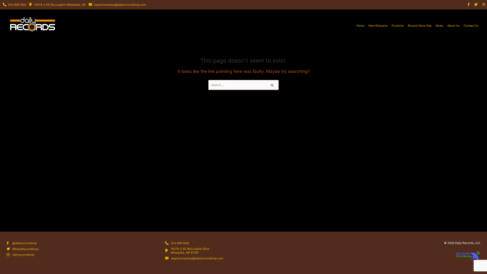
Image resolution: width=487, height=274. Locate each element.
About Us (453, 25)
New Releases (378, 25)
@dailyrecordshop (24, 243)
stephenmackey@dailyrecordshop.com (197, 258)
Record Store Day (420, 25)
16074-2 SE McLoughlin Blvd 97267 (33, 36)
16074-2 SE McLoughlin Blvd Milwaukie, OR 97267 (190, 250)
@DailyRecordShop (25, 249)
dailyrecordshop (23, 254)
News (439, 25)
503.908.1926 (180, 243)
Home (360, 25)
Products (398, 25)
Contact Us (471, 25)
